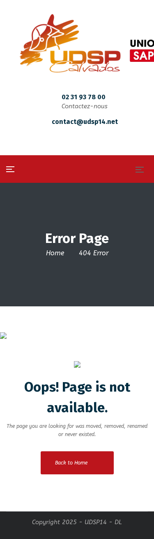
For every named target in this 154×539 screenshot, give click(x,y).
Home (55, 253)
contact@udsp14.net (85, 122)
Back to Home (71, 463)
